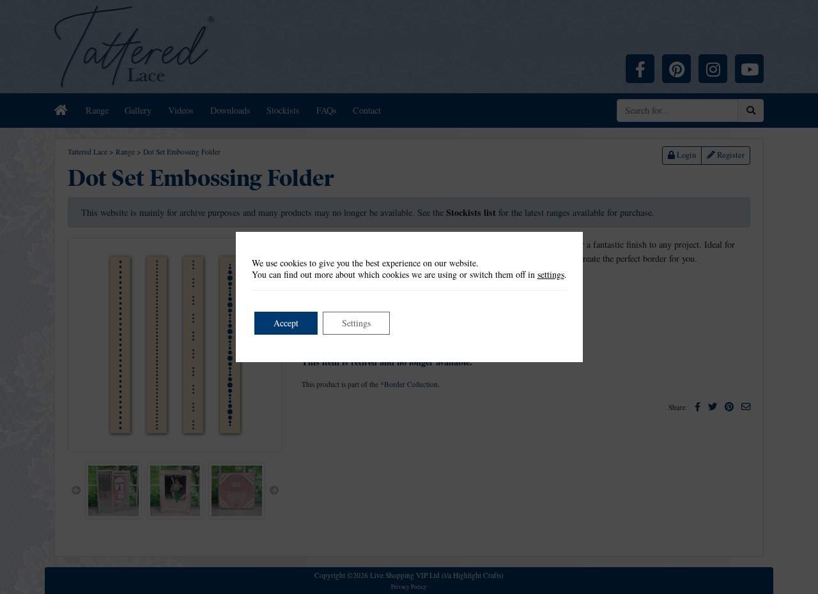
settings (550, 274)
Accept (286, 323)
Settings (356, 323)
